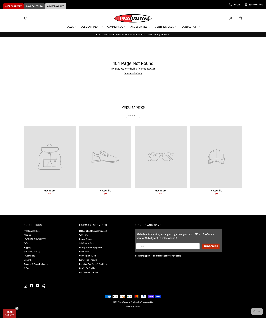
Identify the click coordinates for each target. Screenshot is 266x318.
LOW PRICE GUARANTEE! (35, 239)
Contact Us (189, 26)
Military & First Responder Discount (93, 231)
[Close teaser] (16, 308)
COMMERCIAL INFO (55, 6)
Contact (236, 4)
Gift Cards (28, 260)
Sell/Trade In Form (86, 243)
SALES (70, 26)
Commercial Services (87, 255)
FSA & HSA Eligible (87, 268)
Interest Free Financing (88, 260)
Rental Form (84, 251)
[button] (9, 313)
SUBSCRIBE (211, 246)
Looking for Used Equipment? (90, 247)
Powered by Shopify (133, 306)
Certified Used (165, 26)
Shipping (27, 247)
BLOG (26, 268)
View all (133, 115)
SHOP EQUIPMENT (13, 6)
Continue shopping (133, 73)
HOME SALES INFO (34, 6)
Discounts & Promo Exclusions (36, 264)
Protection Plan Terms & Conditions (93, 264)
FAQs (26, 243)
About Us (27, 235)
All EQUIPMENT (90, 26)
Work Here (83, 235)
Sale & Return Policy (32, 251)
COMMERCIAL (115, 26)
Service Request (85, 239)
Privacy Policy (29, 255)
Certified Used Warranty (88, 272)
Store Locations (256, 4)
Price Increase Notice (32, 231)
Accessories (139, 26)
